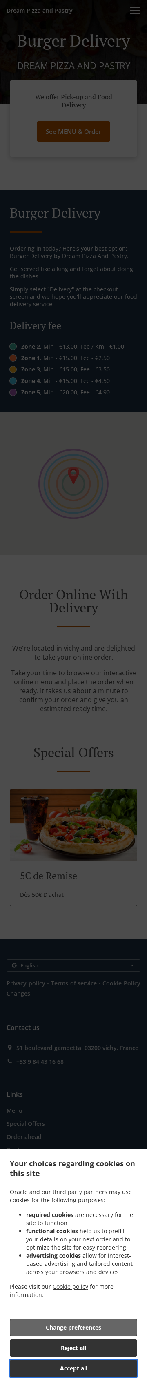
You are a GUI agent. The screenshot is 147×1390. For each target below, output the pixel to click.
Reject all (73, 1348)
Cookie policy (70, 1286)
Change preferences (73, 1327)
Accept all (73, 1368)
